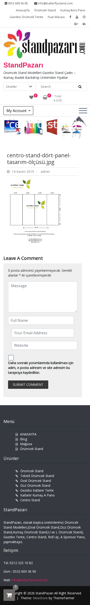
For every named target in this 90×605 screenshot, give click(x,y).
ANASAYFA (28, 434)
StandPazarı (23, 65)
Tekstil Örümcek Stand (37, 476)
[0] (9, 595)
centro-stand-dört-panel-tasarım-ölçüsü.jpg (39, 158)
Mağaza (26, 444)
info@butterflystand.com (55, 3)
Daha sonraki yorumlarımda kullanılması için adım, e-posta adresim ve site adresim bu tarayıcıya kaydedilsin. (40, 368)
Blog (23, 439)
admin (45, 171)
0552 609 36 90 (17, 3)
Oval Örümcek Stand (35, 480)
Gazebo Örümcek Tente (26, 17)
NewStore (40, 598)
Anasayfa (23, 10)
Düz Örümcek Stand (35, 485)
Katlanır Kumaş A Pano (37, 495)
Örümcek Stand (45, 10)
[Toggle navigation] (83, 110)
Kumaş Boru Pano (72, 10)
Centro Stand (30, 500)
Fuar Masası (56, 17)
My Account (16, 110)
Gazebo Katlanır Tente (37, 490)
